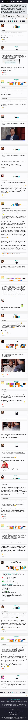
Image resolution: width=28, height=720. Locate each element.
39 (12, 21)
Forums (6, 1)
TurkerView (19, 1)
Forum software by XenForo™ (14, 709)
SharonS (16, 24)
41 (16, 21)
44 (20, 21)
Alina (16, 114)
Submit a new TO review (7, 584)
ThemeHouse (21, 711)
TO (22, 574)
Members (13, 1)
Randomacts (16, 79)
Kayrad (16, 46)
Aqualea (16, 173)
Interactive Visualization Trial (11, 573)
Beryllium (12, 714)
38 (10, 21)
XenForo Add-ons (11, 712)
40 (14, 21)
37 (8, 21)
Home (2, 1)
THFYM (16, 340)
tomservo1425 (16, 675)
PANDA (20, 573)
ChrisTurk (16, 202)
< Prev (2, 21)
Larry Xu (9, 574)
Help (16, 714)
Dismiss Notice (26, 4)
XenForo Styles (18, 712)
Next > (23, 21)
